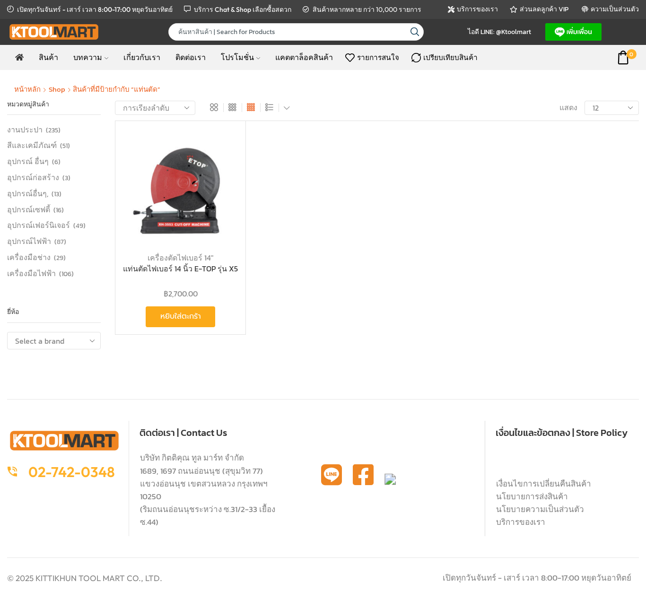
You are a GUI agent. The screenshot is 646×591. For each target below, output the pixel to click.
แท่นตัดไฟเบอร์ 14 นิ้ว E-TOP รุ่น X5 (180, 268)
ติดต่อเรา (190, 57)
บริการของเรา (520, 522)
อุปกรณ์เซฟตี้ (28, 209)
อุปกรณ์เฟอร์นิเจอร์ (38, 225)
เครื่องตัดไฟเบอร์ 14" (180, 257)
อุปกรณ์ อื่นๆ (28, 161)
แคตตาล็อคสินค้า (304, 57)
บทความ (87, 57)
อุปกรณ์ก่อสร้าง (33, 177)
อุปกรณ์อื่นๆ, (27, 193)
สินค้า (48, 57)
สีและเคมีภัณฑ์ (32, 145)
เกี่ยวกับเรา (141, 57)
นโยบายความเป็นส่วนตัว (540, 509)
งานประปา (25, 129)
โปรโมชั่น (237, 57)
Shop (57, 89)
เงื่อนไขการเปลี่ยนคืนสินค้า (543, 484)
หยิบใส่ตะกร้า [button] (220, 181)
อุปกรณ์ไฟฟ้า (29, 241)
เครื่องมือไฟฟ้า (31, 273)
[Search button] (415, 32)
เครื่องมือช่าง (29, 257)
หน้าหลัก (27, 89)
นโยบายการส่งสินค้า (532, 496)
